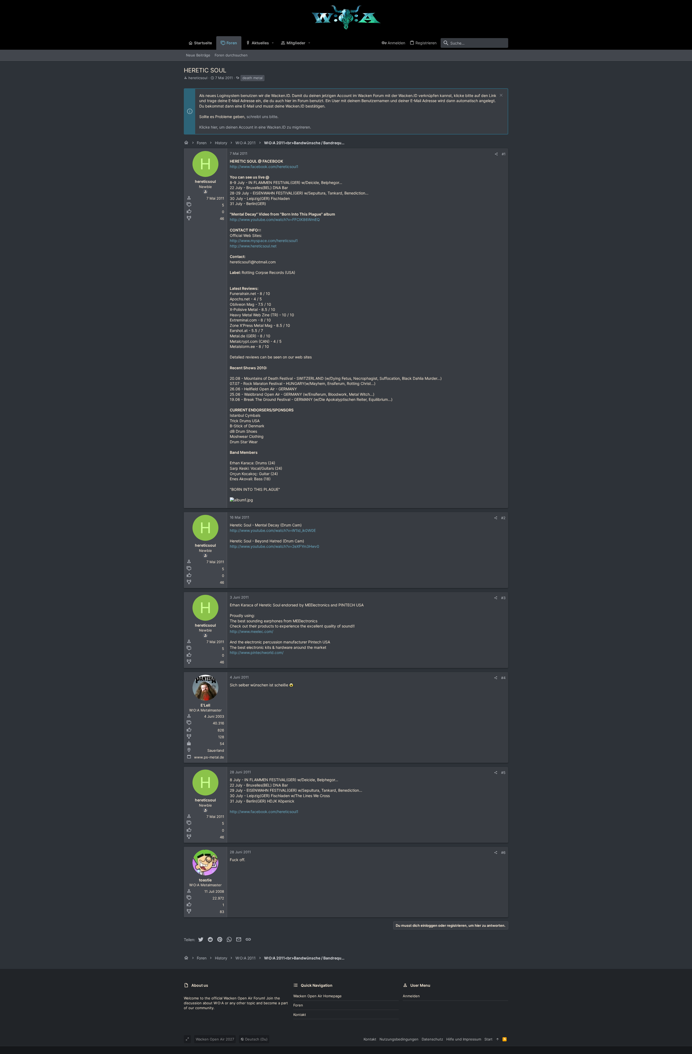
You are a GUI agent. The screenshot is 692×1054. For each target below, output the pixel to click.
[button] (273, 43)
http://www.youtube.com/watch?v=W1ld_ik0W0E (273, 530)
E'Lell (205, 705)
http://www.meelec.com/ (251, 631)
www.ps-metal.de (209, 757)
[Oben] (497, 1039)
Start (488, 1039)
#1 (503, 154)
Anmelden (411, 996)
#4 (503, 678)
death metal (252, 78)
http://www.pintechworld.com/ (257, 652)
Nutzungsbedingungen (399, 1039)
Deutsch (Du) (256, 1039)
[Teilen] (496, 154)
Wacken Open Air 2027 (215, 1039)
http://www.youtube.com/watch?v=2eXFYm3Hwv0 (274, 546)
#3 (503, 598)
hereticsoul (197, 78)
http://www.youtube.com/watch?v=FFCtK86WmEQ (275, 219)
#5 (503, 772)
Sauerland (215, 750)
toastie (205, 880)
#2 (503, 518)
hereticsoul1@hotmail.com (253, 262)
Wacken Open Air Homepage (317, 996)
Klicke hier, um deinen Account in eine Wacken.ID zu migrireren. (255, 127)
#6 (503, 852)
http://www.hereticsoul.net (253, 246)
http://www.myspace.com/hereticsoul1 (264, 240)
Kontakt (299, 1014)
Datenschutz (432, 1039)
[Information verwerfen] (500, 96)
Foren (298, 1005)
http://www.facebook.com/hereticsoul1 (264, 166)
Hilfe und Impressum (463, 1039)
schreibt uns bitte (262, 116)
